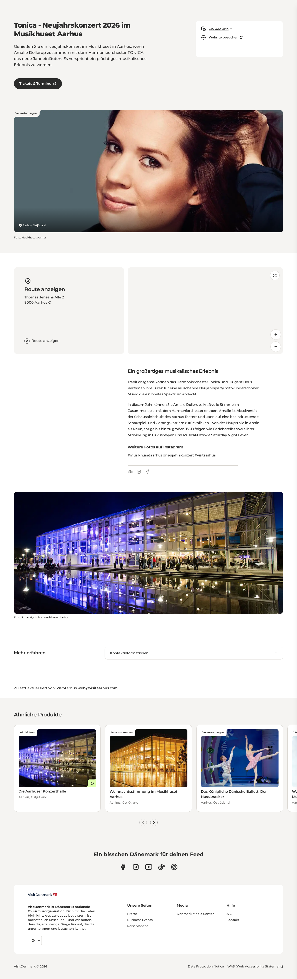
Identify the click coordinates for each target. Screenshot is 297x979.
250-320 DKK (219, 29)
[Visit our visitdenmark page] (148, 867)
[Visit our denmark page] (123, 867)
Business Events (140, 920)
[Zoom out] (275, 346)
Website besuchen (224, 37)
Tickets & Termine (35, 84)
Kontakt (233, 920)
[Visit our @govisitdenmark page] (161, 867)
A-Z (229, 914)
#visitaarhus (205, 455)
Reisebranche (138, 926)
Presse (132, 914)
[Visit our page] (136, 867)
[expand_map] (275, 275)
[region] (205, 310)
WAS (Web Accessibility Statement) (255, 966)
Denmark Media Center (195, 914)
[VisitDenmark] (43, 894)
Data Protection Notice (206, 966)
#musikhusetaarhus (145, 455)
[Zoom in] (275, 334)
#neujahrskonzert (178, 455)
